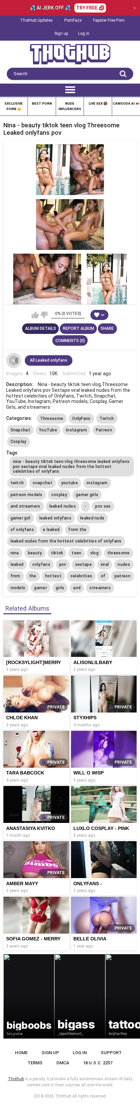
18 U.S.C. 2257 (97, 1062)
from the (77, 529)
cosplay (59, 494)
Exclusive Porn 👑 (14, 106)
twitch (17, 483)
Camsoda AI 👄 (126, 103)
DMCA (62, 1062)
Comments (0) (70, 340)
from (15, 576)
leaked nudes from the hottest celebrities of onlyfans (66, 541)
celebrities (81, 576)
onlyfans (41, 564)
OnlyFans (81, 418)
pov (62, 564)
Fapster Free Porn (109, 20)
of (103, 576)
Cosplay (19, 441)
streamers (100, 588)
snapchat (42, 483)
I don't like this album (44, 315)
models (18, 588)
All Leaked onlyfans (48, 360)
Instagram (76, 430)
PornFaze (73, 20)
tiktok (57, 553)
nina (15, 553)
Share (107, 328)
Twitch (107, 418)
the (32, 576)
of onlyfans (22, 529)
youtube (69, 483)
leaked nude (92, 518)
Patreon (104, 430)
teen (76, 553)
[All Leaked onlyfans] (14, 360)
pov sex (102, 506)
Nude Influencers (69, 106)
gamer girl (21, 518)
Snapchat (20, 430)
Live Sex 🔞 (98, 103)
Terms (35, 1062)
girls (60, 588)
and (77, 588)
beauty (35, 553)
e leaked (51, 529)
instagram (97, 483)
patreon (122, 576)
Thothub (63, 1096)
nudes (124, 564)
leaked (17, 564)
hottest (53, 576)
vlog (94, 553)
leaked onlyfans (55, 518)
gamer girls (87, 494)
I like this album (35, 315)
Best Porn (42, 103)
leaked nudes (62, 506)
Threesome (52, 418)
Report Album (78, 328)
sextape (83, 564)
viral (105, 564)
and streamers (25, 506)
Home (21, 1052)
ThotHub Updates (36, 20)
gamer (40, 588)
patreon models (26, 494)
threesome (118, 553)
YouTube (48, 430)
